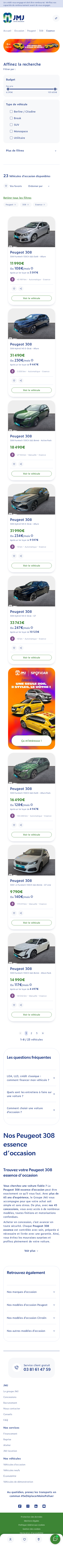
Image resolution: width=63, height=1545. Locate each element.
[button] (56, 18)
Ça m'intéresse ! (31, 741)
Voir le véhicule (31, 298)
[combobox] (39, 186)
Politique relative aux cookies (31, 1524)
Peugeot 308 (21, 252)
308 (41, 30)
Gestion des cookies (31, 1528)
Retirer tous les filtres (17, 198)
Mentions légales (31, 1520)
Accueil (7, 30)
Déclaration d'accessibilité (31, 1533)
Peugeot (31, 30)
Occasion (19, 30)
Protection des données (31, 1516)
